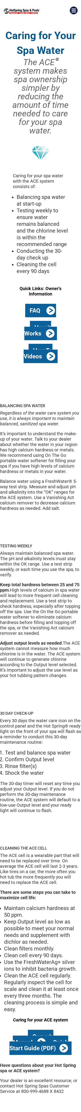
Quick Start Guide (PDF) (38, 1045)
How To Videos (38, 353)
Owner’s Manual (33, 1039)
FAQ (35, 310)
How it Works (37, 330)
